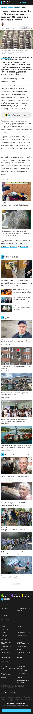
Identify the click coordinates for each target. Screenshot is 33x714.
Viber (28, 243)
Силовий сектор (6, 646)
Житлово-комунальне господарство (8, 638)
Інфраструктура (22, 638)
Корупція (20, 624)
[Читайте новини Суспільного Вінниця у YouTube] (8, 692)
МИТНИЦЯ (4, 7)
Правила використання (22, 669)
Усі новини (4, 608)
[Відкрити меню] (31, 2)
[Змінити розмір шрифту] (31, 28)
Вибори (3, 632)
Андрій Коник (8, 24)
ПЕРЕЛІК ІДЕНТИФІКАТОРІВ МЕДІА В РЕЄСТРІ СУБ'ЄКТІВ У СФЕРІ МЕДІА (24, 680)
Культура (4, 616)
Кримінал (24, 7)
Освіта (19, 629)
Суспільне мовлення (8, 669)
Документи (21, 673)
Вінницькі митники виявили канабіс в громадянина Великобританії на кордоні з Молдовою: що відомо (16, 233)
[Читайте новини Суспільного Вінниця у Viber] (11, 692)
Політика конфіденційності (7, 674)
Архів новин (21, 666)
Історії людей (21, 646)
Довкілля (4, 635)
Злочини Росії (5, 652)
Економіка (4, 629)
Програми (4, 677)
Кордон (10, 7)
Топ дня (20, 658)
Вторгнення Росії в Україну (23, 609)
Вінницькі (6, 57)
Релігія (19, 649)
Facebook (13, 243)
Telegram (21, 243)
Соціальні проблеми (24, 652)
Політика (4, 649)
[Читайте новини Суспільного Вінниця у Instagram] (5, 692)
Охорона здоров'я (23, 635)
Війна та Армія (22, 655)
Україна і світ (5, 613)
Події (2, 624)
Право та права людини (6, 643)
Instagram (5, 246)
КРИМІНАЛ (17, 7)
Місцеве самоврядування (23, 643)
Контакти (4, 666)
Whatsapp (24, 246)
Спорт (19, 613)
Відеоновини (5, 658)
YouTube (13, 246)
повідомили (11, 78)
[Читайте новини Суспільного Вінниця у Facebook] (2, 692)
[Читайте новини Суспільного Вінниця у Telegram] (15, 692)
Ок (16, 710)
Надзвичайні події (23, 632)
